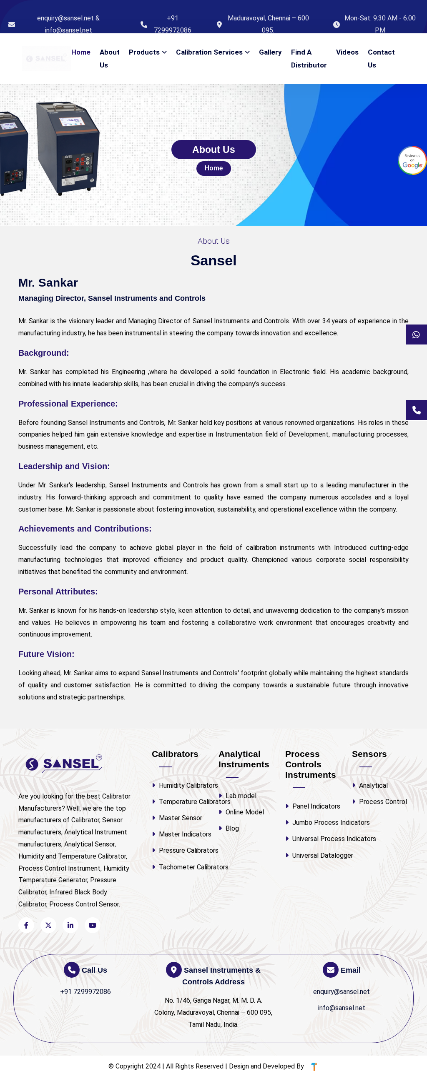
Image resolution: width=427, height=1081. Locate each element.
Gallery (270, 52)
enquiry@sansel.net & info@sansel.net (68, 24)
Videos (347, 52)
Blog (231, 828)
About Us (110, 58)
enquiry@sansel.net (341, 992)
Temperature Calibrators (182, 802)
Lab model (240, 796)
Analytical (372, 785)
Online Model (244, 812)
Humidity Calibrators (182, 785)
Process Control (382, 802)
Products (144, 52)
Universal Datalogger (316, 855)
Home (80, 52)
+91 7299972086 (172, 24)
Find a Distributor (309, 58)
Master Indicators (182, 834)
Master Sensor (179, 818)
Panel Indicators (315, 806)
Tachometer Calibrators (182, 867)
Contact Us (381, 58)
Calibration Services (209, 52)
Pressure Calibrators (182, 850)
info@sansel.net (341, 1008)
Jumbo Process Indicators (316, 822)
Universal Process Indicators (316, 839)
